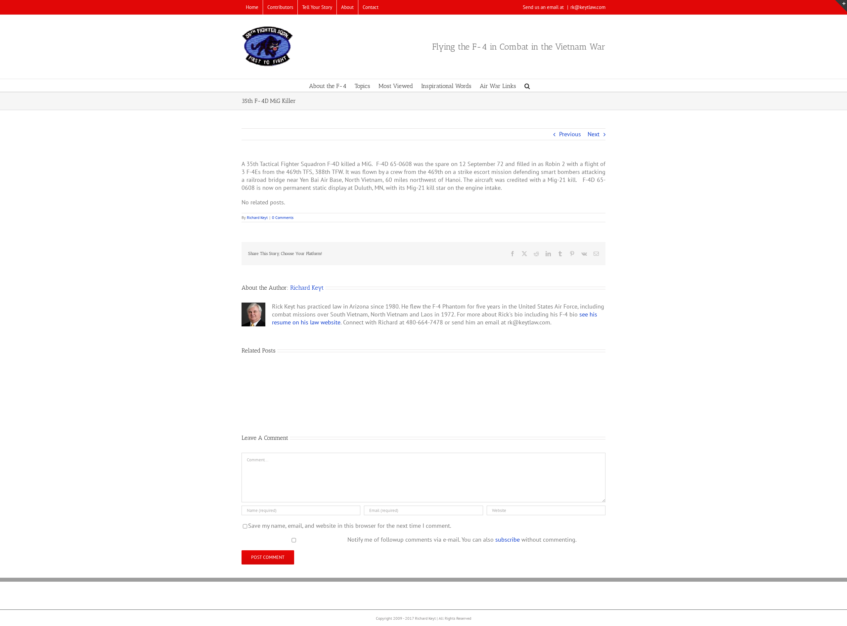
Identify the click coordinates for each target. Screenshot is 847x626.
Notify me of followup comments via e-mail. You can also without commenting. (461, 539)
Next (594, 134)
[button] (527, 85)
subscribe (507, 539)
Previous (570, 134)
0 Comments (282, 217)
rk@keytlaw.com (587, 7)
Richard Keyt (257, 217)
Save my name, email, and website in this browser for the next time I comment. (349, 525)
